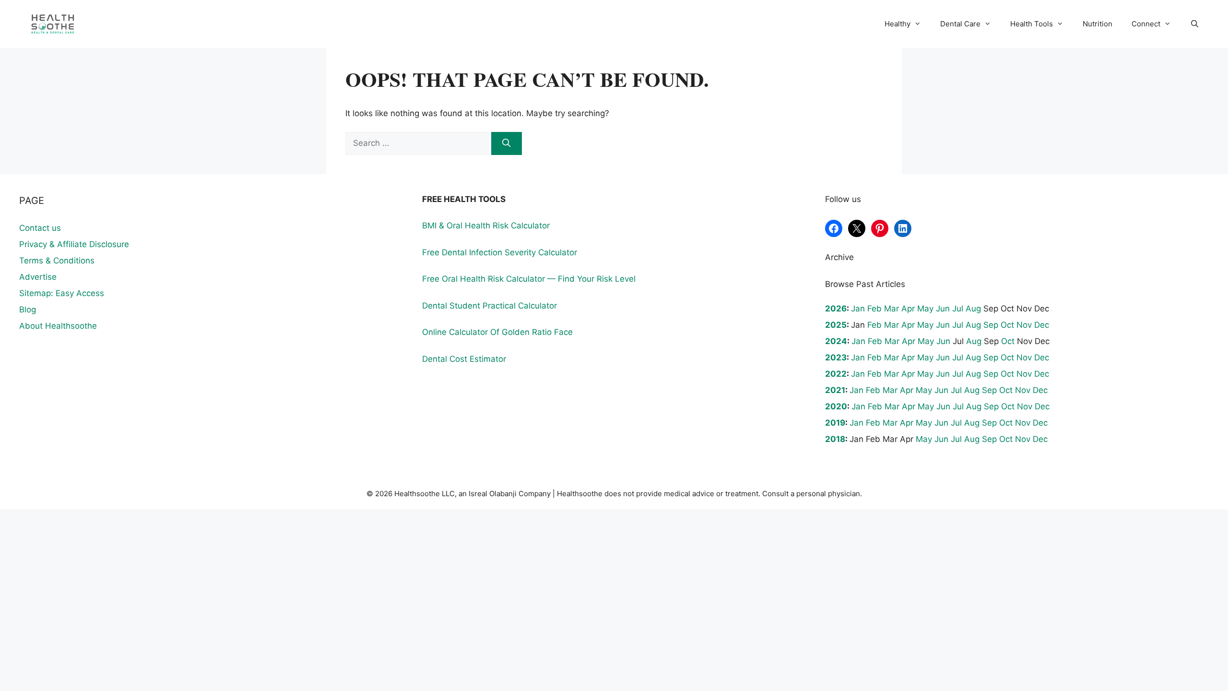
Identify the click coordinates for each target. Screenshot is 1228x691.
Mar (891, 308)
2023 (836, 357)
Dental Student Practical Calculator (489, 305)
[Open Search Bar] (1195, 24)
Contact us (40, 228)
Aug (973, 308)
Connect (1146, 23)
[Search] (506, 143)
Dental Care (960, 23)
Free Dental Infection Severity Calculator (499, 252)
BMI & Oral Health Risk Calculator (486, 225)
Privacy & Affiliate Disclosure (74, 244)
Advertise (38, 277)
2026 (836, 308)
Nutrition (1097, 23)
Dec (1041, 325)
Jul (957, 308)
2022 (836, 374)
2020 (836, 406)
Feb (874, 308)
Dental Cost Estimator (464, 359)
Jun (943, 308)
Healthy (897, 23)
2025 (836, 325)
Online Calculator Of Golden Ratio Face (497, 332)
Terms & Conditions (56, 260)
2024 (836, 341)
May (925, 308)
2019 (835, 423)
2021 (835, 390)
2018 (835, 439)
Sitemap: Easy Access (61, 293)
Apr (908, 308)
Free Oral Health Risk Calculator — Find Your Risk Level (529, 279)
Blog (27, 309)
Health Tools (1031, 23)
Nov (1024, 325)
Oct (1007, 325)
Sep (990, 325)
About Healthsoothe (58, 326)
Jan (858, 308)
